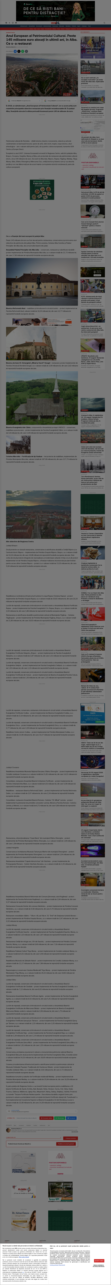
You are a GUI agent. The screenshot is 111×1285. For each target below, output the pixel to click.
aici (23, 1272)
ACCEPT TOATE (99, 1260)
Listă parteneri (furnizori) (57, 1265)
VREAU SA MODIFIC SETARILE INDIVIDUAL (98, 1265)
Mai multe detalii (24, 1257)
